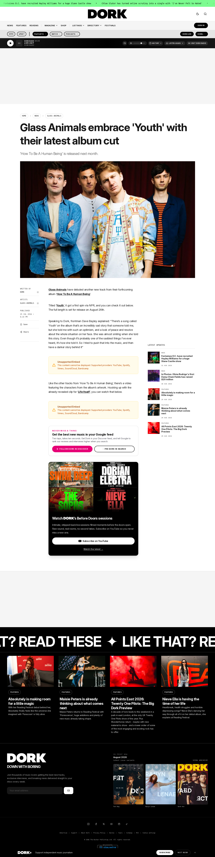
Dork (22, 292)
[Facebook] (96, 824)
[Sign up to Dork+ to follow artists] (38, 292)
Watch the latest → (93, 549)
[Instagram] (88, 824)
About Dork (85, 833)
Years (120, 833)
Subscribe (164, 852)
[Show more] (195, 852)
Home (24, 116)
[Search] (205, 14)
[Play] (10, 43)
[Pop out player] (124, 43)
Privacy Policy (99, 833)
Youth (60, 305)
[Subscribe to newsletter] (68, 790)
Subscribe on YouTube (95, 541)
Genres (111, 833)
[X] (103, 824)
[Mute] (131, 43)
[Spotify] (119, 824)
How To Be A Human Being (73, 294)
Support (74, 833)
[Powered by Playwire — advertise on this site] (107, 847)
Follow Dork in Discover (72, 449)
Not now (183, 852)
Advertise (63, 833)
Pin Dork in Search (114, 449)
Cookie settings (149, 833)
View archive (200, 760)
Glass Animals (27, 303)
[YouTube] (111, 824)
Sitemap (129, 833)
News (37, 116)
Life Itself (84, 391)
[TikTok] (127, 824)
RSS (137, 833)
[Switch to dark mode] (197, 14)
